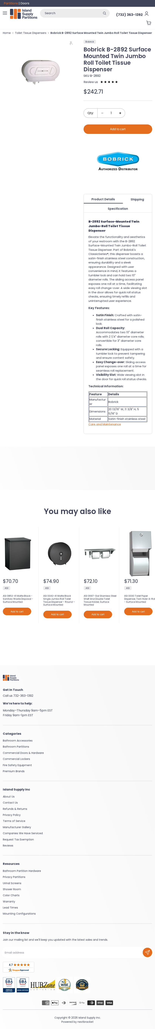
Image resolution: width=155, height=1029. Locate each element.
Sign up (147, 952)
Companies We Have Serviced (23, 833)
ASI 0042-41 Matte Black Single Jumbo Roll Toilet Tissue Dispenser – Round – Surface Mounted (59, 600)
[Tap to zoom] (73, 44)
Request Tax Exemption (18, 839)
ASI (6, 588)
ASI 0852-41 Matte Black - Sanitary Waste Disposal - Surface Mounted (18, 598)
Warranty (9, 901)
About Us (9, 796)
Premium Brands (14, 771)
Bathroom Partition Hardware (22, 871)
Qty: (91, 113)
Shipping (137, 199)
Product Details (103, 199)
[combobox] (69, 13)
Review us (91, 82)
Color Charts (11, 895)
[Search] (104, 13)
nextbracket (86, 1022)
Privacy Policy (12, 815)
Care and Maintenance (104, 424)
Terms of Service (14, 821)
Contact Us (10, 803)
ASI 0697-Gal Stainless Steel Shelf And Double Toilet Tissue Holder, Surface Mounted (100, 600)
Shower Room (12, 889)
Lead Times (10, 907)
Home (7, 33)
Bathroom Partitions (16, 747)
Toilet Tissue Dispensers (30, 33)
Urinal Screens (12, 883)
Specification (118, 209)
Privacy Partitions (14, 877)
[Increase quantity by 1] (120, 113)
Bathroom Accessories (18, 740)
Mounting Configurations (19, 914)
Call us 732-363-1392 (18, 696)
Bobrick (89, 41)
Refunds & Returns (15, 809)
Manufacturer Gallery (17, 827)
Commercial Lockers (16, 759)
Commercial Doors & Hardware (23, 753)
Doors (24, 3)
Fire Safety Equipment (17, 765)
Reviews (8, 845)
